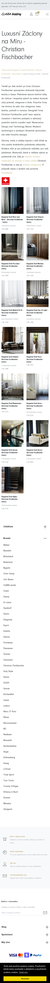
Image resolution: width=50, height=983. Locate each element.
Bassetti (7, 551)
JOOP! (6, 683)
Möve (6, 717)
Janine (6, 689)
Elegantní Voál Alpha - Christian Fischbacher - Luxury (10, 499)
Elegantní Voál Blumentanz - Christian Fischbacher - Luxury (11, 405)
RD (4, 729)
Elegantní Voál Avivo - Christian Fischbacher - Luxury (35, 405)
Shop (3, 927)
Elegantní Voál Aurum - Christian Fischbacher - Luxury (10, 452)
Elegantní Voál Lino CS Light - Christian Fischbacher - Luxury (37, 312)
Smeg (6, 763)
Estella (6, 631)
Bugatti (6, 568)
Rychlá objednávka (16, 851)
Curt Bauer (8, 579)
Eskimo (6, 637)
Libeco (6, 706)
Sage (5, 752)
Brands (6, 538)
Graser (6, 654)
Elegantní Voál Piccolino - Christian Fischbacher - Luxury (11, 266)
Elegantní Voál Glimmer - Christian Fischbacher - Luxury (10, 359)
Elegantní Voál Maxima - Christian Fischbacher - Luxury (35, 266)
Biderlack (7, 562)
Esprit (6, 625)
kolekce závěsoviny (32, 165)
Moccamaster (10, 723)
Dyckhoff (7, 608)
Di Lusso (7, 602)
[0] (36, 14)
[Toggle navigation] (47, 14)
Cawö (6, 591)
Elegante (7, 620)
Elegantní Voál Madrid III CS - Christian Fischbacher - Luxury (12, 312)
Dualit (6, 614)
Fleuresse (8, 648)
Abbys (6, 545)
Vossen (6, 798)
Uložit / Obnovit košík (17, 836)
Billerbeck (8, 556)
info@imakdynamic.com (18, 875)
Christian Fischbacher (13, 666)
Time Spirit (8, 775)
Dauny (6, 597)
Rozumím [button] (25, 979)
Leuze (6, 700)
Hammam (8, 660)
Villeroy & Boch (10, 792)
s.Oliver (7, 769)
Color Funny (8, 574)
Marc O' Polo (9, 711)
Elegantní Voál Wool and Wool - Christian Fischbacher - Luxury (12, 219)
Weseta (7, 803)
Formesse (8, 643)
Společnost (6, 935)
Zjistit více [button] (23, 972)
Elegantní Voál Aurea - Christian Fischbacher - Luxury (35, 452)
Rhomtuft (7, 740)
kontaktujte (6, 173)
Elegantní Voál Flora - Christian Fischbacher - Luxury (35, 359)
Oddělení (8, 527)
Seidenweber (10, 746)
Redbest (7, 734)
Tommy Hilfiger (10, 786)
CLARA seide (9, 585)
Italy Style (8, 671)
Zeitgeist (7, 809)
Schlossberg (9, 757)
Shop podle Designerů (10, 70)
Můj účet (13, 863)
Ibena (6, 677)
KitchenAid (8, 694)
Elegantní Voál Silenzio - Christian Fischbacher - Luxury (35, 219)
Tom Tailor (8, 780)
